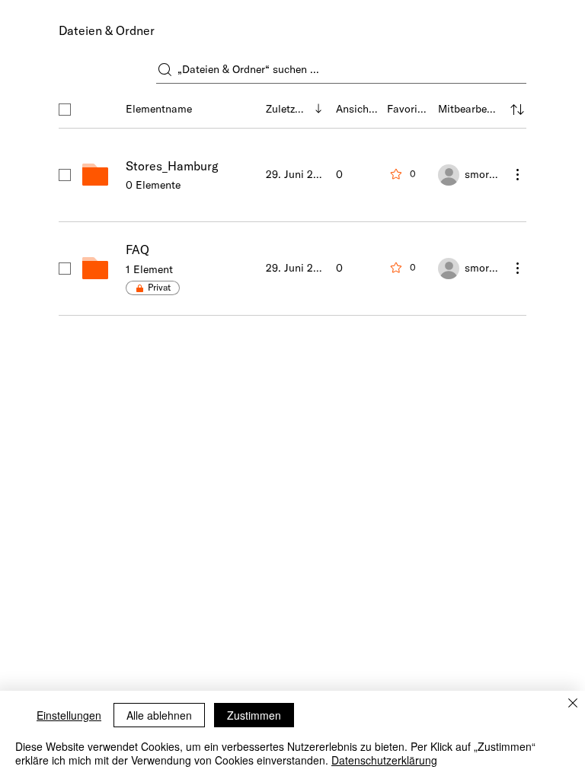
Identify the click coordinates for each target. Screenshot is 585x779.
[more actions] (517, 174)
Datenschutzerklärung (384, 760)
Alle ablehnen (159, 715)
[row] (292, 106)
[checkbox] (65, 109)
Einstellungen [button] (69, 715)
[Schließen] (573, 704)
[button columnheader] (517, 109)
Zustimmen (254, 715)
